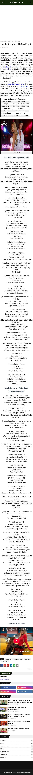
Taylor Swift (16, 757)
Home (1, 41)
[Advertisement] (16, 18)
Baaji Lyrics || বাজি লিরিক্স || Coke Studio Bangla (19, 722)
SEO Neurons (9, 772)
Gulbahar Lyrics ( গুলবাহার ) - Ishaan (18, 729)
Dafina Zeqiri (5, 67)
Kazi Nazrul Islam (16, 746)
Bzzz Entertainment (16, 84)
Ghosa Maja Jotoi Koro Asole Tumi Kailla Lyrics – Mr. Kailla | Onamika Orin (20, 701)
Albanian (24, 86)
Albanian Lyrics (8, 659)
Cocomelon (16, 740)
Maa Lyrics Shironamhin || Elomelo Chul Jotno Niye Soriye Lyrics (19, 715)
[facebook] (8, 687)
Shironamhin (16, 754)
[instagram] (25, 687)
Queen (16, 749)
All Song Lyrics (16, 2)
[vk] (25, 691)
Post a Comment (4, 679)
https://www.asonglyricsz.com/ (24, 772)
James (16, 743)
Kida (5, 41)
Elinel (9, 69)
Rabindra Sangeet (16, 751)
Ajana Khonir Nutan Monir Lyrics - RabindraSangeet (18, 708)
